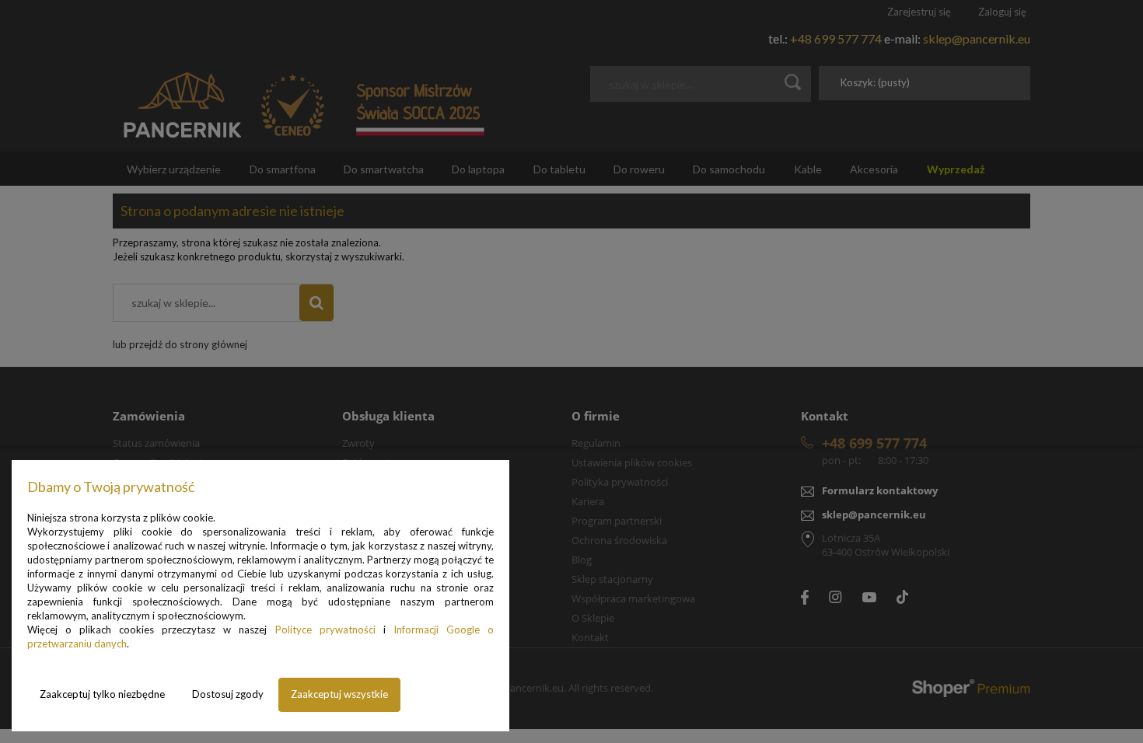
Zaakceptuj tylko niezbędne (102, 694)
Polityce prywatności (325, 629)
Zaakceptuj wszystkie (339, 694)
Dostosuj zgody (228, 694)
